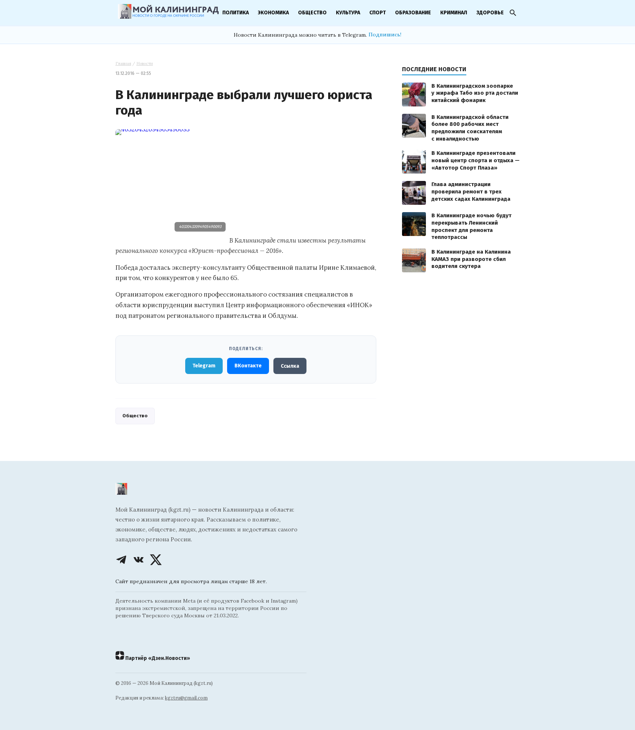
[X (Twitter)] (156, 560)
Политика (235, 13)
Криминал (453, 13)
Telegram (204, 366)
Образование (413, 13)
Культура (348, 13)
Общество (312, 13)
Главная (123, 63)
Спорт (377, 13)
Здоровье (490, 13)
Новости (144, 63)
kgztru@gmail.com (186, 698)
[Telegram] (121, 560)
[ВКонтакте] (138, 560)
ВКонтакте (248, 366)
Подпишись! (385, 34)
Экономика (273, 13)
